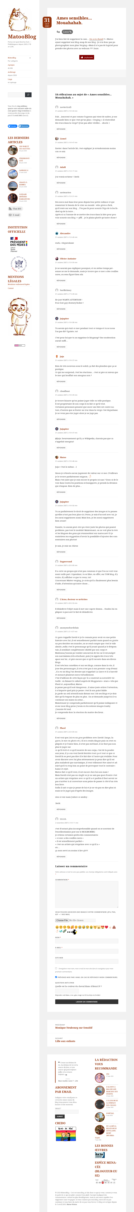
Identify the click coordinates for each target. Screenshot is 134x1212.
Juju (62, 356)
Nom (58, 937)
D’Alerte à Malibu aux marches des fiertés (112, 1090)
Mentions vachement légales (19, 284)
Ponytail (110, 1113)
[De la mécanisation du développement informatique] (100, 1130)
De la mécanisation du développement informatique (106, 1132)
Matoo (63, 457)
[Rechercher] (28, 94)
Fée (107, 1074)
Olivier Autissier (68, 258)
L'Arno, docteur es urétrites (73, 599)
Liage (12, 81)
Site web (59, 958)
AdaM (63, 167)
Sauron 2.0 (23, 170)
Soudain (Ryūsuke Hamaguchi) (24, 196)
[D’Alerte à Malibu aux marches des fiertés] (100, 1091)
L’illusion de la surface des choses (112, 1102)
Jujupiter (64, 318)
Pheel (63, 728)
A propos (11, 66)
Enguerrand (66, 561)
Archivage (12, 73)
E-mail (59, 947)
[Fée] (100, 1078)
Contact (11, 288)
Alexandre (65, 233)
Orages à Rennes (23, 183)
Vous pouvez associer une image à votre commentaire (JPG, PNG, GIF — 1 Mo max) (85, 913)
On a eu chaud (96, 39)
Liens (66, 31)
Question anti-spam (64, 983)
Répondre (61, 129)
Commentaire (62, 880)
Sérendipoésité (24, 159)
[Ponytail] (100, 1117)
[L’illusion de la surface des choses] (100, 1104)
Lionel (63, 138)
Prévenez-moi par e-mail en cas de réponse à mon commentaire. (88, 977)
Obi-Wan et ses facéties (24, 147)
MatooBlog (22, 36)
